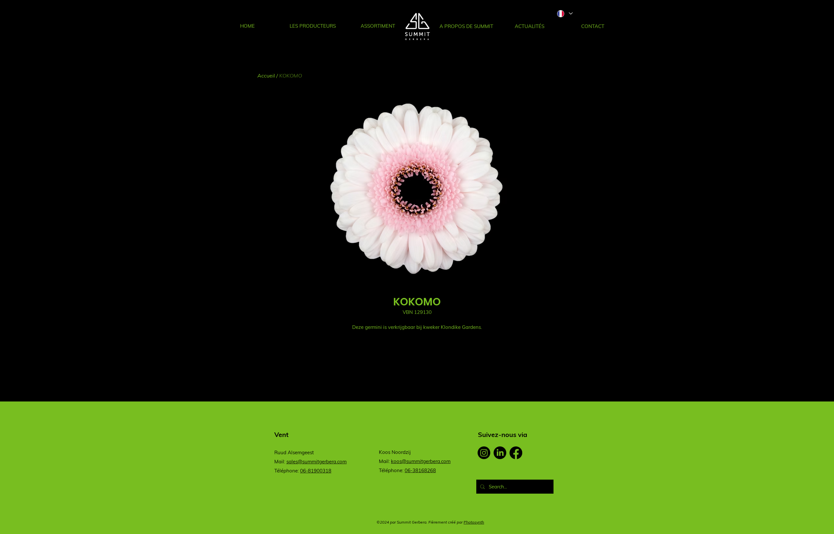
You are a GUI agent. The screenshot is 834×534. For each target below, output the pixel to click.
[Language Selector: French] (565, 14)
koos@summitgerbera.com (421, 461)
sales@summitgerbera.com (316, 461)
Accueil (266, 75)
